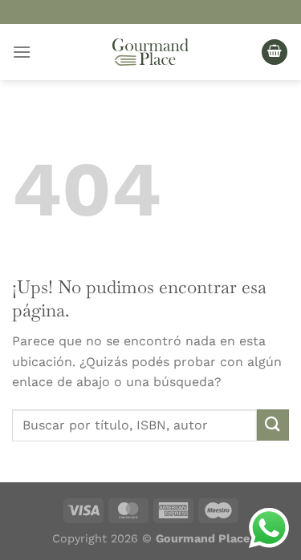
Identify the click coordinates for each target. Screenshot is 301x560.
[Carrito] (274, 52)
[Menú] (21, 51)
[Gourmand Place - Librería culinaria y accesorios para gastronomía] (151, 52)
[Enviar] (273, 425)
